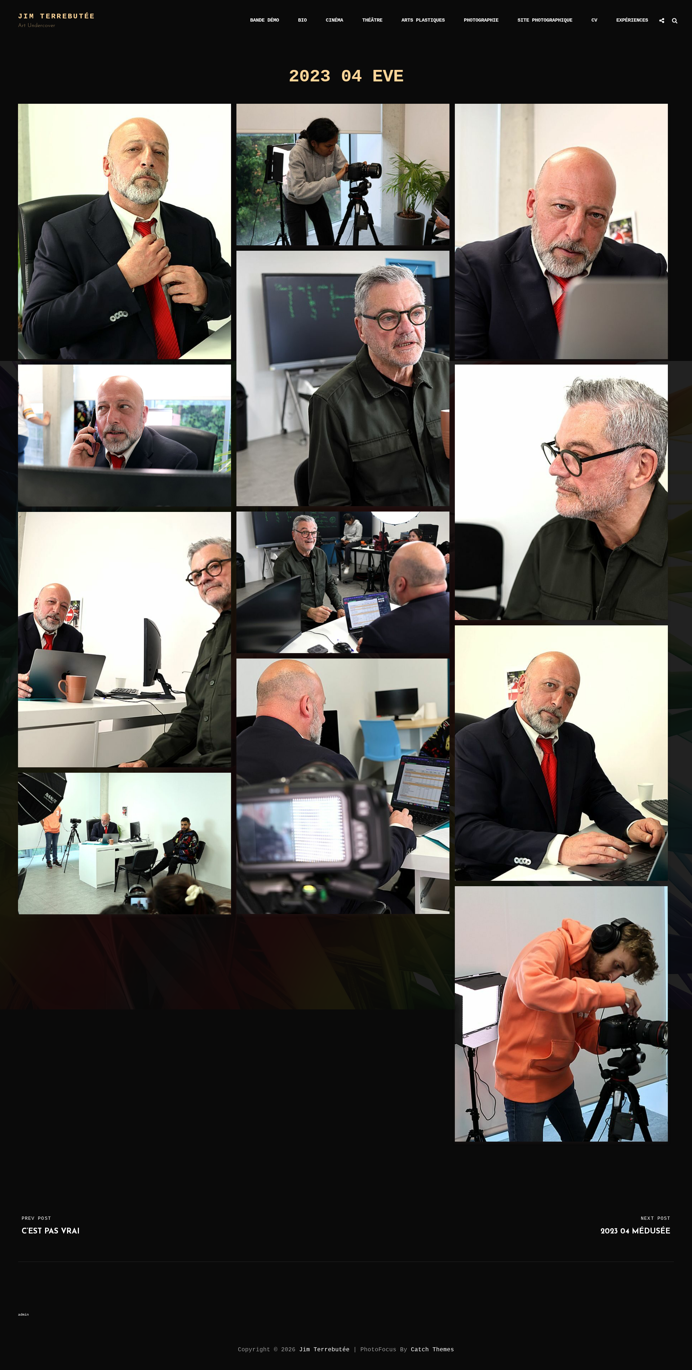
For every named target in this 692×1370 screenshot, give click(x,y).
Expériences (632, 20)
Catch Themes (432, 1350)
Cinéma (334, 20)
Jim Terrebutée (57, 16)
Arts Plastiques (423, 20)
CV (594, 20)
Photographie (481, 20)
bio (302, 20)
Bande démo (264, 20)
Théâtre (372, 20)
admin (23, 1315)
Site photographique (545, 20)
